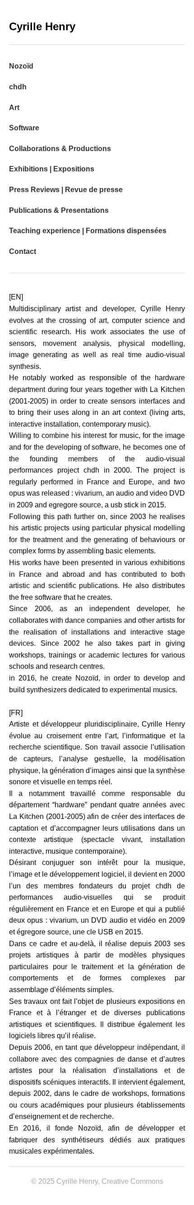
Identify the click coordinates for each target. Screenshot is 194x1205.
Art (14, 107)
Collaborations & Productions (60, 148)
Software (24, 128)
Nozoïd (21, 66)
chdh (18, 87)
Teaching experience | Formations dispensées (87, 231)
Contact (22, 251)
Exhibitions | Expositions (51, 169)
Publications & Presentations (59, 210)
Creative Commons (132, 1181)
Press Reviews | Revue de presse (66, 189)
